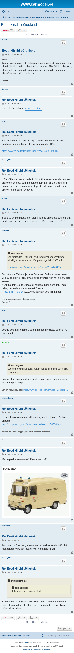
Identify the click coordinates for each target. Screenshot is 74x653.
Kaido (4, 440)
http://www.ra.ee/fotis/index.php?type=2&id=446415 (30, 150)
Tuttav (4, 40)
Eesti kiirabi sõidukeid (19, 24)
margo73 (6, 526)
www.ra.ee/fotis (33, 108)
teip (3, 121)
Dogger (5, 89)
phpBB (25, 642)
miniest (5, 230)
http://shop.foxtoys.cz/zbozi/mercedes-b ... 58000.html (32, 424)
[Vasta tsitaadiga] (63, 42)
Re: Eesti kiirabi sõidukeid (19, 99)
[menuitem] (5, 11)
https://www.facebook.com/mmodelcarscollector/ (45, 390)
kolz (4, 310)
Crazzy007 (7, 160)
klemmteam (7, 398)
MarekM (5, 342)
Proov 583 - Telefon (12, 291)
